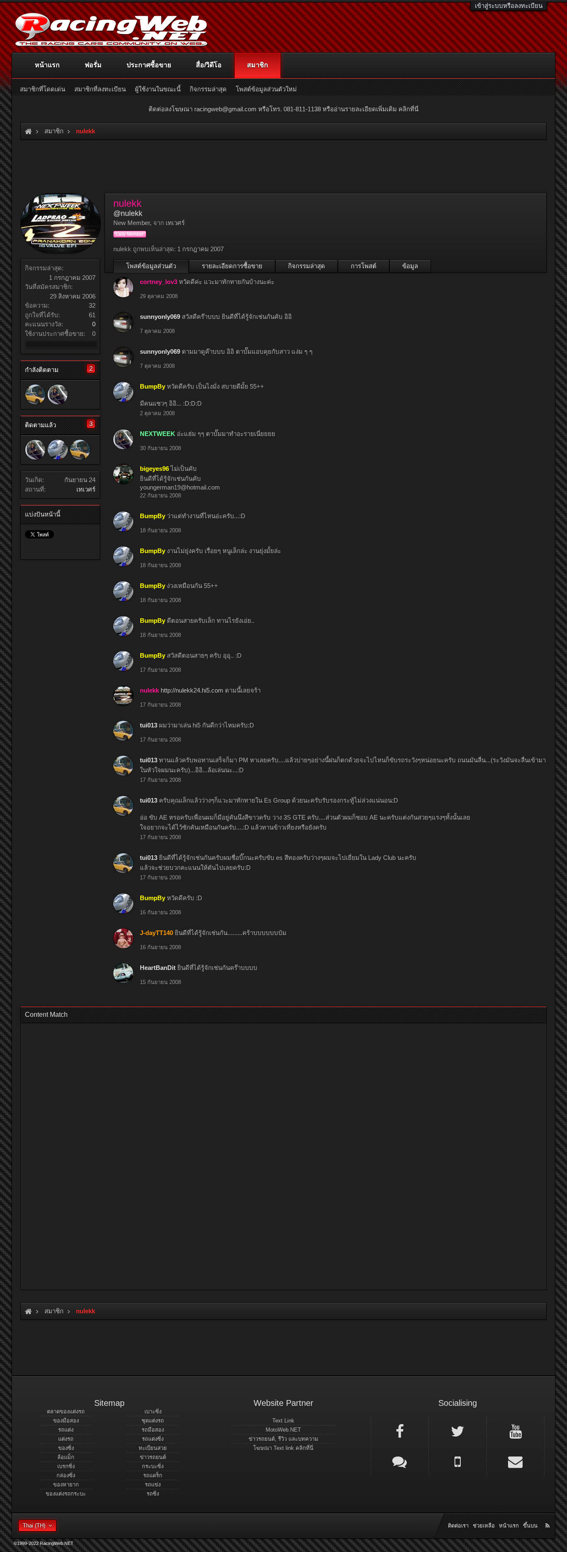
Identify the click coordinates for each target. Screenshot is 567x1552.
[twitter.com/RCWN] (457, 1430)
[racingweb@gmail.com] (515, 1461)
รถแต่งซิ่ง (153, 1439)
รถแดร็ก (152, 1475)
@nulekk (127, 213)
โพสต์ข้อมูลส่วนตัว (151, 265)
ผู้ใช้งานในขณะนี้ (158, 89)
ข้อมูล (410, 265)
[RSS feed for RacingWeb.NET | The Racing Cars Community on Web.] (548, 1516)
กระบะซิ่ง (153, 1466)
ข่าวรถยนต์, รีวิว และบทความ (283, 1439)
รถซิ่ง (153, 1494)
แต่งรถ (65, 1439)
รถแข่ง (153, 1484)
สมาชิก (257, 65)
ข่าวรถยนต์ (153, 1457)
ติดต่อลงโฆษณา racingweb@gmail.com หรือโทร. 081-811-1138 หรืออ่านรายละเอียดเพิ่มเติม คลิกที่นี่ (283, 109)
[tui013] (35, 394)
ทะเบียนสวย (153, 1448)
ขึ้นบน (530, 1526)
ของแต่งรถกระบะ (66, 1494)
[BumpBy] (57, 449)
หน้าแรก (47, 65)
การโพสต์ (363, 265)
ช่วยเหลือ (484, 1526)
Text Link (283, 1420)
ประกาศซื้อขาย (149, 65)
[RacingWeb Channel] (515, 1430)
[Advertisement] (276, 1153)
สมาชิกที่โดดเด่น (42, 89)
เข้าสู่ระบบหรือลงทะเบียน (509, 5)
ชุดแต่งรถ (153, 1420)
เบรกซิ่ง (66, 1466)
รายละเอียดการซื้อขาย (232, 265)
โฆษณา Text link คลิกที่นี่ (283, 1448)
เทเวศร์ (85, 489)
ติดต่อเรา (458, 1526)
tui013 (148, 725)
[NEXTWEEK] (57, 394)
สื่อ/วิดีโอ (209, 65)
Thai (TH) (34, 1526)
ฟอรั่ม (93, 65)
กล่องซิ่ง (65, 1475)
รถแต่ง (65, 1430)
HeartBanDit (158, 967)
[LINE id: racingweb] (399, 1461)
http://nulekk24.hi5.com (192, 690)
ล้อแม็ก (65, 1457)
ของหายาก (66, 1484)
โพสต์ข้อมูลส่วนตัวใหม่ (266, 89)
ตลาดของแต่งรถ (66, 1411)
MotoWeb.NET (283, 1430)
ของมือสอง (66, 1420)
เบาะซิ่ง (152, 1411)
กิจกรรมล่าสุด (306, 265)
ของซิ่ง (66, 1448)
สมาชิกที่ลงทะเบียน (100, 89)
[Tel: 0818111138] (457, 1461)
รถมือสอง (153, 1430)
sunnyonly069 (160, 316)
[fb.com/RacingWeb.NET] (399, 1430)
